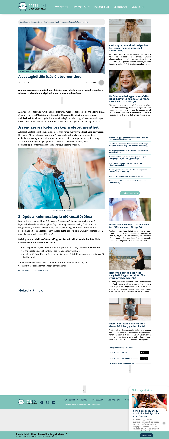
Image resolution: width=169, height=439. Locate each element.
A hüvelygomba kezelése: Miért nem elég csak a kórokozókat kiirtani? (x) (128, 171)
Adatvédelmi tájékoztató (75, 400)
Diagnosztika (35, 22)
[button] (150, 7)
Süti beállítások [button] (94, 404)
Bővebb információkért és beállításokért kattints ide (37, 437)
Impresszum (97, 400)
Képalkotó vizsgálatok (51, 22)
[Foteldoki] (27, 402)
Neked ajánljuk (141, 390)
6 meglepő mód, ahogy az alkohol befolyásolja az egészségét (146, 413)
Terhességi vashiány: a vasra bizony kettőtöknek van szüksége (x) (128, 151)
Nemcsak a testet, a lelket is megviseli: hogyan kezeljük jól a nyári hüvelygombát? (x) (127, 158)
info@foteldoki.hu (79, 404)
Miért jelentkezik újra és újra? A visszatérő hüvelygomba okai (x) (126, 164)
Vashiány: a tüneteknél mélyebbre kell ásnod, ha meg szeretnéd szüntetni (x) (128, 48)
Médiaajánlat (114, 400)
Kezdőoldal (24, 22)
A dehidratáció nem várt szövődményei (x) (126, 176)
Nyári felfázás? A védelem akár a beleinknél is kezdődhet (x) (127, 182)
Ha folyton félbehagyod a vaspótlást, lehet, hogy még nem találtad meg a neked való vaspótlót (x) (129, 99)
